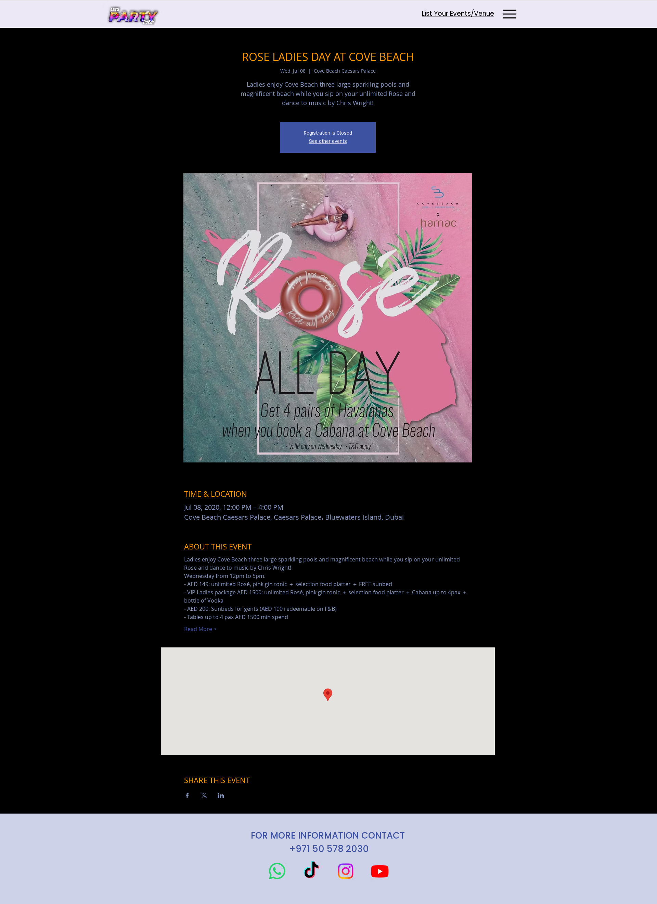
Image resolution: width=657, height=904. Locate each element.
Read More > (200, 629)
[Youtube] (380, 871)
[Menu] (509, 13)
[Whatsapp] (277, 871)
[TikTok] (311, 871)
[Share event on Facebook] (187, 795)
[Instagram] (345, 871)
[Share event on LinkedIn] (221, 795)
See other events (328, 141)
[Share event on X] (204, 795)
